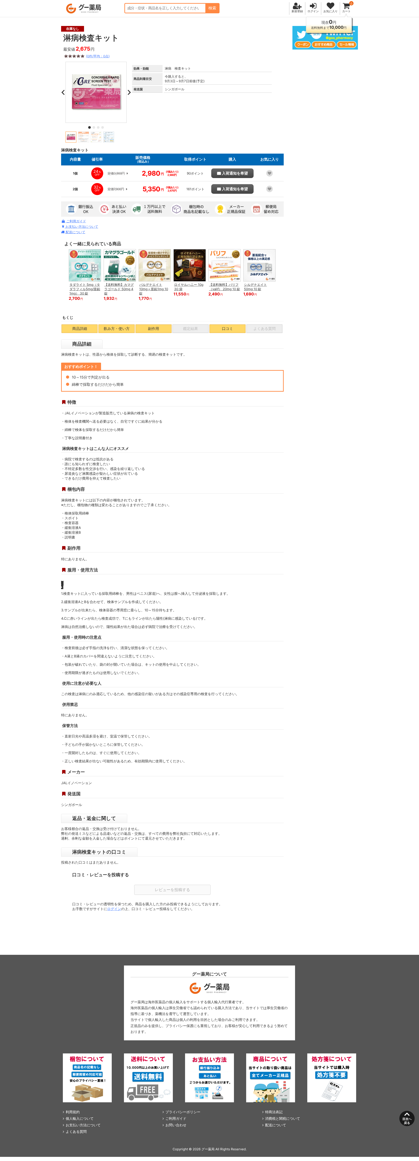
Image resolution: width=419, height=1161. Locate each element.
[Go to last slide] (63, 92)
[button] (70, 137)
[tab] (89, 127)
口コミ (227, 328)
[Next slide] (128, 92)
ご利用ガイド (75, 221)
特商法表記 (274, 1112)
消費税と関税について (282, 1118)
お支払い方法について (81, 227)
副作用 (153, 328)
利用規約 (73, 1112)
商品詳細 (79, 328)
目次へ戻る (407, 1121)
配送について (75, 232)
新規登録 (297, 11)
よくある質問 (76, 1131)
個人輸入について (80, 1118)
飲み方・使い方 (117, 328)
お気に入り (330, 11)
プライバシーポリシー (182, 1112)
